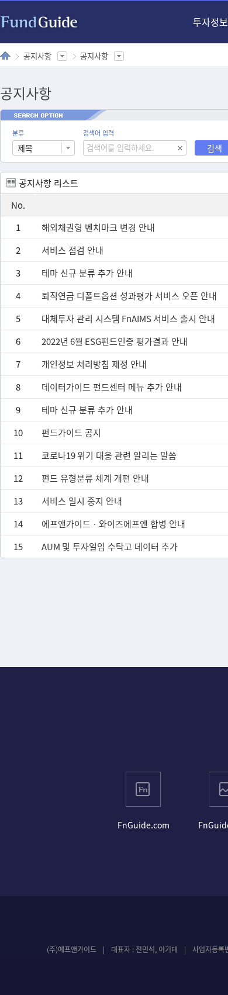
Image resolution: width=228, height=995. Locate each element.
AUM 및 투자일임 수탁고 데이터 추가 (110, 546)
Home (5, 55)
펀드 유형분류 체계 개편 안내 (95, 478)
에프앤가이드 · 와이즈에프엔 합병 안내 (113, 523)
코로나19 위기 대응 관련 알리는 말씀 (109, 455)
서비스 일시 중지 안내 (82, 501)
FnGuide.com (144, 825)
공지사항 (37, 55)
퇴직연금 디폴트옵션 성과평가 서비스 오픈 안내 (129, 295)
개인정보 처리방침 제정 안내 (94, 364)
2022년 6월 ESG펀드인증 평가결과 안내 (115, 341)
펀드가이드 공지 (71, 432)
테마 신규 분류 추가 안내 (87, 273)
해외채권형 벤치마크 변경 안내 (98, 227)
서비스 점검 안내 (72, 250)
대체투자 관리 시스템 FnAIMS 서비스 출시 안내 (128, 318)
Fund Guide (39, 22)
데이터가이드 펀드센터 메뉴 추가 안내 (112, 387)
